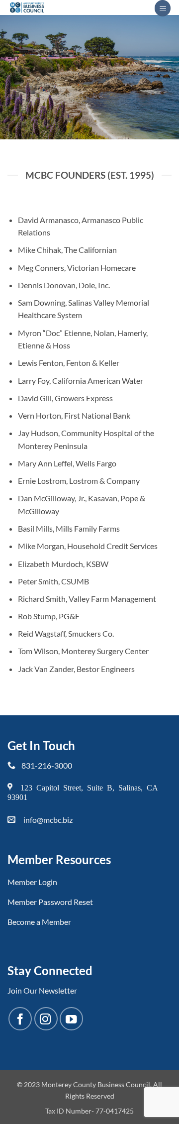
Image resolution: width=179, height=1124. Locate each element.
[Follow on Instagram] (46, 1018)
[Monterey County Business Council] (77, 7)
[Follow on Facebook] (20, 1018)
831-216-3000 (46, 765)
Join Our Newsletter (42, 990)
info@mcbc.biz (48, 819)
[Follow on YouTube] (71, 1018)
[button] (163, 8)
